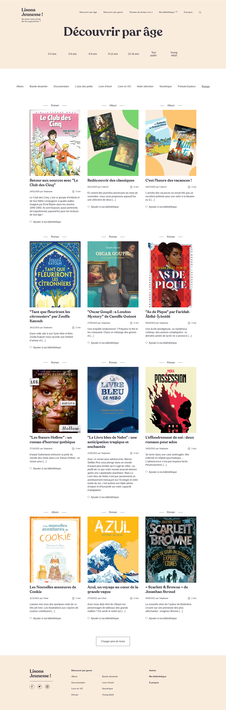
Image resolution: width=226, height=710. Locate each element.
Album (20, 86)
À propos (188, 12)
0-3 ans (52, 54)
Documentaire (61, 86)
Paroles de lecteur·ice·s (141, 12)
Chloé (45, 598)
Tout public (153, 54)
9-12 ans (113, 54)
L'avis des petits (84, 86)
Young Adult (173, 54)
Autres (152, 670)
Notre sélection (145, 86)
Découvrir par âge (88, 12)
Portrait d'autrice (187, 86)
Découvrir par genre (113, 12)
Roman (206, 86)
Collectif (104, 187)
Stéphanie (48, 191)
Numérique (166, 86)
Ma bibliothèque (168, 12)
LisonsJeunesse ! (40, 674)
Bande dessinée (39, 86)
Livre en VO (124, 86)
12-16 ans (133, 54)
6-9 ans (93, 54)
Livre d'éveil (105, 86)
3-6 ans (72, 54)
